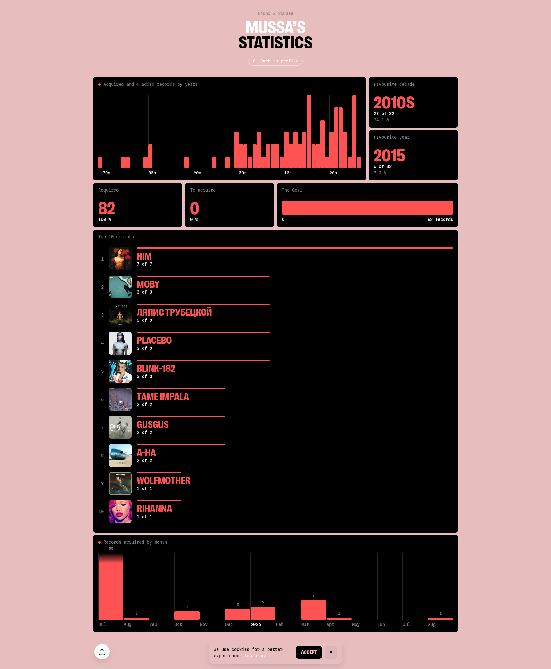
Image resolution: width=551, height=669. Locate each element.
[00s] (241, 131)
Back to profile (279, 61)
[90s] (196, 131)
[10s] (286, 131)
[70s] (105, 131)
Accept (309, 652)
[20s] (331, 131)
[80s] (150, 131)
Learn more (257, 655)
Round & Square (275, 13)
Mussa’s (275, 27)
